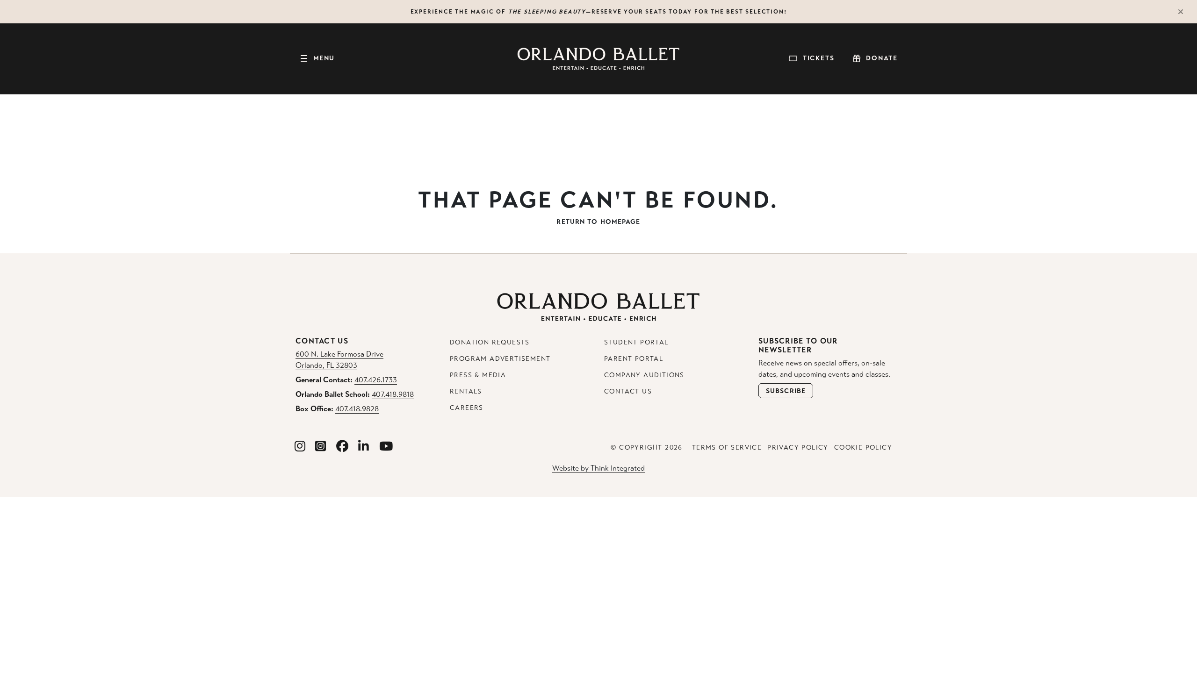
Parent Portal (633, 359)
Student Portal (636, 342)
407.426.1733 (375, 379)
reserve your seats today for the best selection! (688, 11)
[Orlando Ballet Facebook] (342, 446)
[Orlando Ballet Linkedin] (363, 446)
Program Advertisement (500, 359)
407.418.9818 (393, 394)
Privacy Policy (798, 447)
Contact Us (628, 391)
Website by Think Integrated (598, 468)
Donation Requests (490, 342)
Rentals (466, 391)
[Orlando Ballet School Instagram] (320, 446)
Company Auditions (644, 375)
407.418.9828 (357, 408)
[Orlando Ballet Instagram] (300, 446)
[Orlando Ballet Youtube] (386, 446)
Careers (466, 408)
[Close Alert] (1185, 11)
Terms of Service (727, 447)
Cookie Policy (863, 447)
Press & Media (478, 375)
